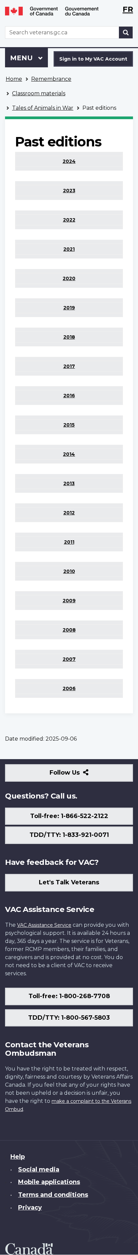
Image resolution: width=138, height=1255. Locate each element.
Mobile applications (49, 1182)
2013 (69, 483)
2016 (69, 396)
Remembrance (51, 79)
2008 (69, 630)
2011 (69, 542)
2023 (69, 191)
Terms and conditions (53, 1194)
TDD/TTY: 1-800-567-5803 (69, 1017)
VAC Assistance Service (44, 925)
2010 (69, 571)
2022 (69, 220)
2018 (69, 337)
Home (14, 79)
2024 (69, 161)
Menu (22, 58)
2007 (69, 659)
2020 (69, 278)
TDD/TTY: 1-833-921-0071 (69, 835)
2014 (69, 454)
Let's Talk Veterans (69, 882)
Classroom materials (38, 93)
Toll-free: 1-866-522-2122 (69, 816)
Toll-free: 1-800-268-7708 (69, 996)
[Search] (126, 32)
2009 (69, 601)
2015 (69, 425)
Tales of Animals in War (42, 108)
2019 (69, 308)
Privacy (30, 1207)
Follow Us (79, 775)
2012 (69, 513)
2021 (69, 249)
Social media (38, 1169)
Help (17, 1156)
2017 (69, 366)
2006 (69, 688)
